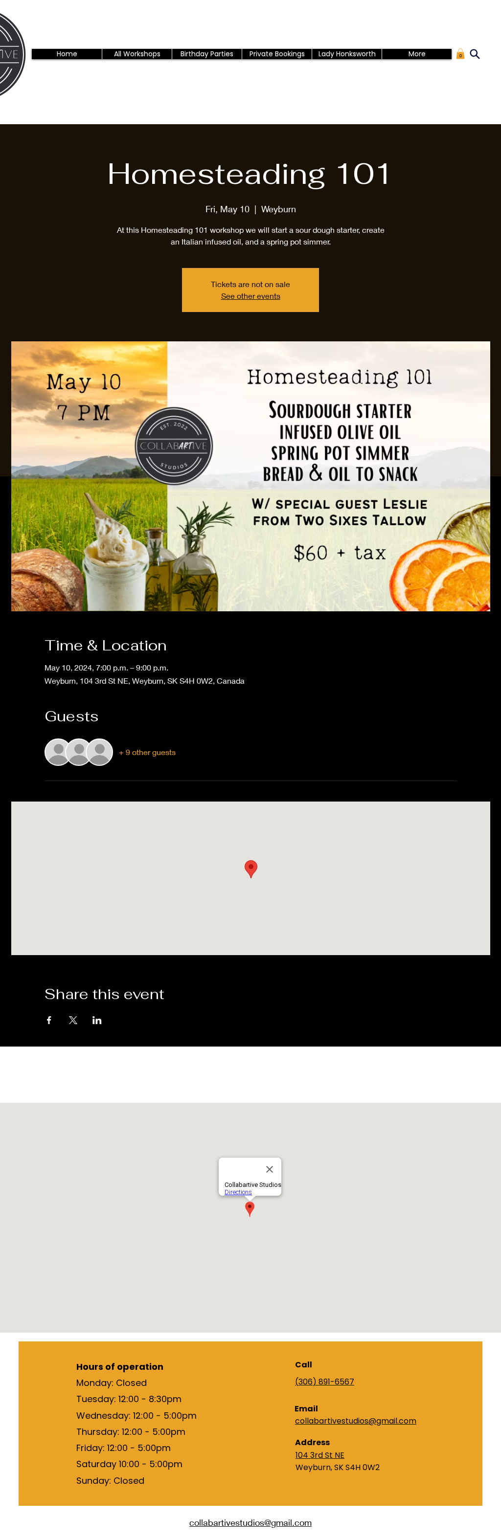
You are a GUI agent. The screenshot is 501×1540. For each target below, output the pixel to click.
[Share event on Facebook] (49, 1020)
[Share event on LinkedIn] (97, 1020)
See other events (250, 295)
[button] (460, 53)
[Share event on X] (73, 1020)
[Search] (474, 53)
